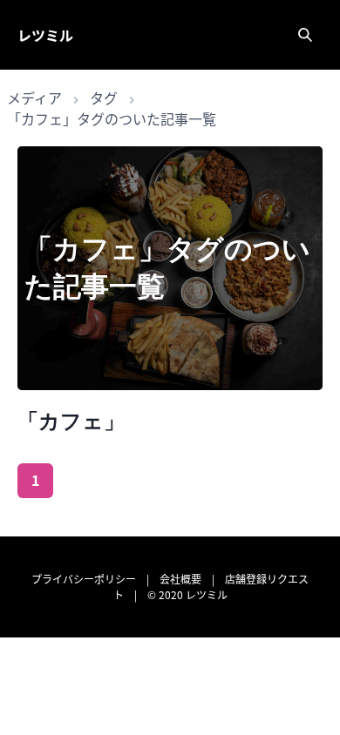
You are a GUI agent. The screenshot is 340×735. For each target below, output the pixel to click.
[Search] (305, 34)
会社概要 (180, 578)
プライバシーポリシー (83, 578)
